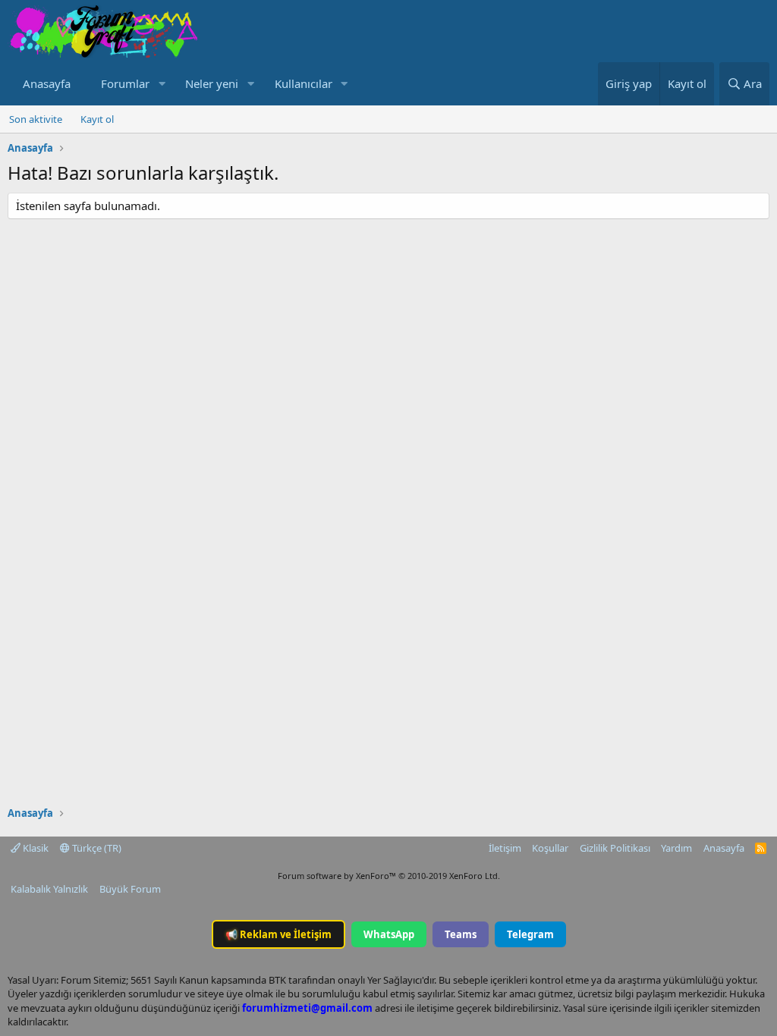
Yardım (676, 848)
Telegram (530, 934)
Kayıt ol (97, 119)
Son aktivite (35, 119)
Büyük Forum (130, 889)
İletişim (505, 848)
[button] (161, 83)
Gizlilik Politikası (615, 848)
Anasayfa (47, 83)
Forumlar (125, 83)
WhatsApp (388, 934)
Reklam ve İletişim (278, 934)
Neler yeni (211, 83)
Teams (461, 934)
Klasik (34, 848)
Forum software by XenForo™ (389, 875)
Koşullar (550, 848)
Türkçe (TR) (95, 848)
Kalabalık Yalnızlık (49, 889)
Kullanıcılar (303, 83)
